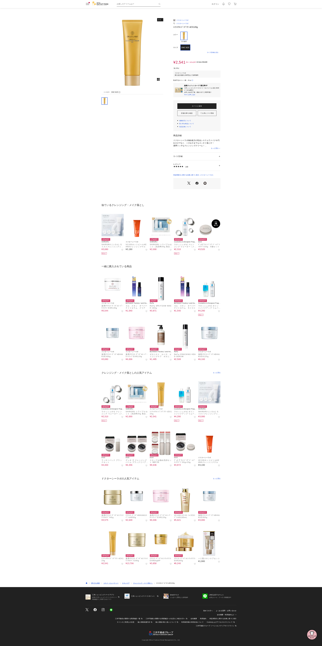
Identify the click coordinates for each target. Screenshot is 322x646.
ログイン (215, 4)
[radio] (183, 37)
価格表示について (185, 120)
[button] (132, 53)
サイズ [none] (175, 47)
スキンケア (126, 583)
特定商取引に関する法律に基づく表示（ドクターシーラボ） (193, 175)
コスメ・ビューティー (110, 583)
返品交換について (185, 126)
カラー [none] (175, 35)
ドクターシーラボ (182, 20)
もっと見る (214, 148)
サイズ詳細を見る (212, 52)
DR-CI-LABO (95, 583)
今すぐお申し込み (189, 94)
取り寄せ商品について (186, 123)
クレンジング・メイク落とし (143, 583)
